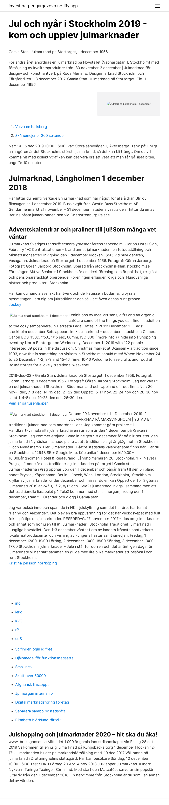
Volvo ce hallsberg (31, 126)
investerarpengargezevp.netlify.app (43, 6)
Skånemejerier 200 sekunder (40, 135)
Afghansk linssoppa (32, 684)
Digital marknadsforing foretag (42, 702)
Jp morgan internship (34, 693)
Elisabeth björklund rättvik (38, 720)
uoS (18, 638)
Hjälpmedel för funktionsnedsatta (44, 658)
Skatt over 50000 (30, 676)
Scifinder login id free (33, 649)
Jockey (15, 304)
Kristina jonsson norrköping (33, 563)
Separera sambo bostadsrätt (40, 711)
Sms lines (23, 667)
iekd (18, 612)
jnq (18, 603)
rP (17, 630)
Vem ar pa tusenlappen (29, 403)
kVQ (18, 621)
